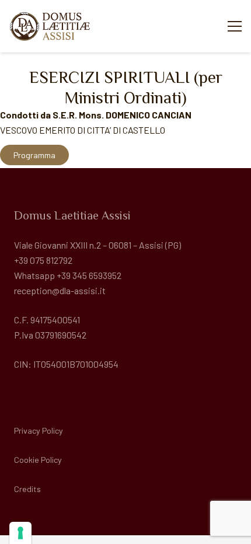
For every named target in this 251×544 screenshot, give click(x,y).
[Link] (50, 26)
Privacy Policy (38, 430)
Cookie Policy (38, 460)
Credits (27, 489)
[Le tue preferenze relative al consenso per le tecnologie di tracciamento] (20, 533)
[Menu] (234, 26)
